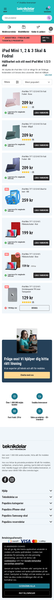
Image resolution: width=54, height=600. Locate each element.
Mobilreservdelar (9, 32)
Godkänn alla (27, 586)
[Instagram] (12, 479)
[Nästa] (51, 29)
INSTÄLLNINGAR (27, 593)
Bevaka (34, 308)
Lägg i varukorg (41, 113)
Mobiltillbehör (23, 32)
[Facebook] (5, 479)
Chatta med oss (27, 375)
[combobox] (27, 18)
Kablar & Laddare (38, 32)
